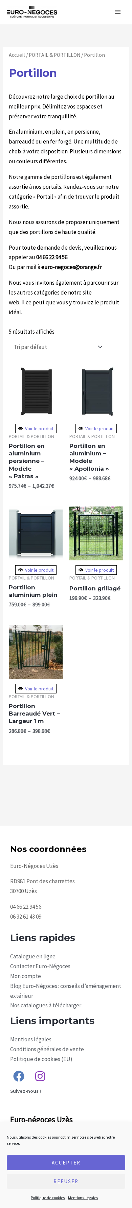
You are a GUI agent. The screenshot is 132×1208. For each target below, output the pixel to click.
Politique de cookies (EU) (41, 1059)
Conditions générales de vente (47, 1049)
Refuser (66, 1181)
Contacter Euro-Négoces (40, 966)
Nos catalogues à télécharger (45, 1005)
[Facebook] (18, 1076)
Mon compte (25, 976)
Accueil (17, 55)
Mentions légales (30, 1039)
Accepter (66, 1162)
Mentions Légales (83, 1197)
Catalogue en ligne (33, 956)
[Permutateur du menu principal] (117, 11)
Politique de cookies (48, 1197)
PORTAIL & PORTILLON (54, 55)
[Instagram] (40, 1076)
